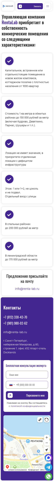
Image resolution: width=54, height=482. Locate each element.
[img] (48, 476)
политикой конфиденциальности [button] (28, 406)
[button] (30, 6)
